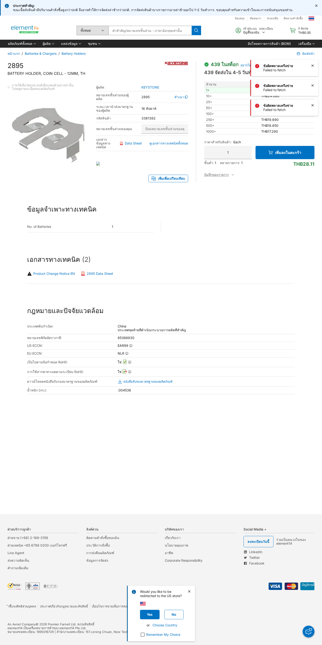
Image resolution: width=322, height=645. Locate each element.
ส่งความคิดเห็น (18, 560)
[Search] (196, 30)
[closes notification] (316, 5)
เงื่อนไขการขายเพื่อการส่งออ (111, 606)
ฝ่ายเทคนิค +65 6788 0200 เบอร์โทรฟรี (37, 545)
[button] (21, 44)
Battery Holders (74, 53)
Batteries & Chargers (41, 53)
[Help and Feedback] (308, 631)
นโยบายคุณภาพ (176, 545)
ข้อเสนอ (239, 18)
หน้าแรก (14, 53)
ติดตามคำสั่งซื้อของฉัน (102, 538)
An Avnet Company (22, 624)
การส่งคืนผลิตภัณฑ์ (100, 553)
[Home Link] (25, 30)
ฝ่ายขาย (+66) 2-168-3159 (28, 538)
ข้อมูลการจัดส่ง (97, 560)
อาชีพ (169, 553)
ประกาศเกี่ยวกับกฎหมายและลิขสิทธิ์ (64, 606)
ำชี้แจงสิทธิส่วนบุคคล (22, 606)
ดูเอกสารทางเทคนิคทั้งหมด (168, 143)
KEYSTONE (150, 87)
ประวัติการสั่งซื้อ (98, 545)
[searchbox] (150, 30)
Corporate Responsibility (183, 560)
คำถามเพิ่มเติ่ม (18, 568)
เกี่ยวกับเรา (173, 538)
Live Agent (16, 553)
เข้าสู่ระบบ (250, 28)
